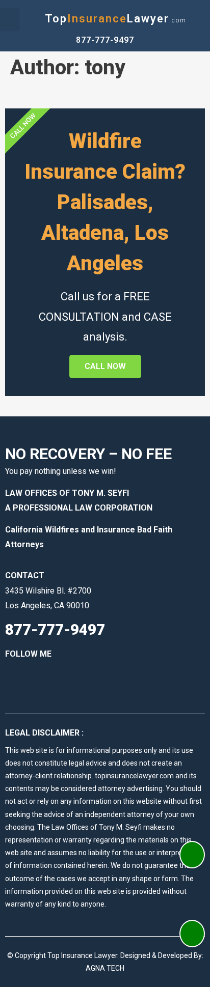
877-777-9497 (105, 40)
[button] (9, 19)
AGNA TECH (105, 968)
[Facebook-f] (10, 675)
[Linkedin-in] (28, 675)
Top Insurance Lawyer (82, 955)
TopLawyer (116, 18)
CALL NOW (105, 366)
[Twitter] (46, 675)
